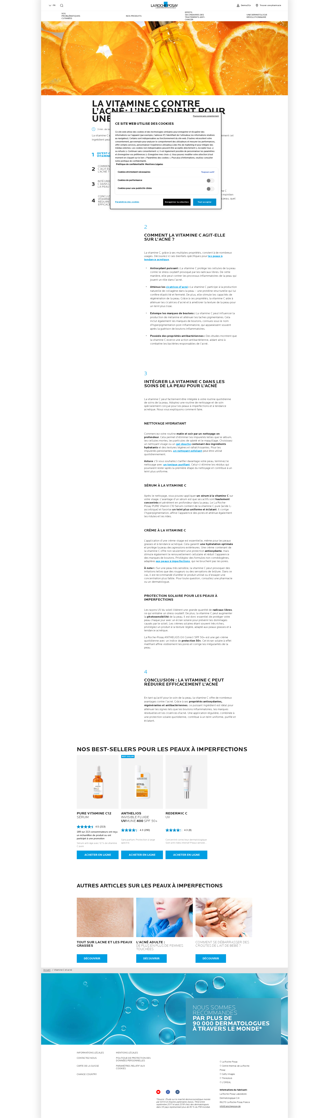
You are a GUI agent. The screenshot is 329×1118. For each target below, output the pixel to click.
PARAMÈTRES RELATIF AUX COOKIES (130, 1067)
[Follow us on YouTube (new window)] (158, 1092)
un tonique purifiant (176, 464)
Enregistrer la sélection (177, 202)
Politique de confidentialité (130, 164)
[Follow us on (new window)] (168, 1092)
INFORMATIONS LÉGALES (90, 1053)
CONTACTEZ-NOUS (87, 1058)
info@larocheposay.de (230, 1106)
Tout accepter (204, 202)
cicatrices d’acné (177, 287)
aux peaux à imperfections (173, 561)
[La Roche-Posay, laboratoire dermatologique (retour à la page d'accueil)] (164, 5)
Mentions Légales (127, 1053)
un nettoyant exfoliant (187, 451)
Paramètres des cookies (127, 202)
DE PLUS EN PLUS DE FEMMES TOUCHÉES (159, 946)
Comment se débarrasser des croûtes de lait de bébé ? (222, 944)
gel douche (183, 444)
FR (54, 5)
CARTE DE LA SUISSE (88, 1066)
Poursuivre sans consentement (206, 116)
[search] (62, 5)
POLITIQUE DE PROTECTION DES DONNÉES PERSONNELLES (133, 1059)
